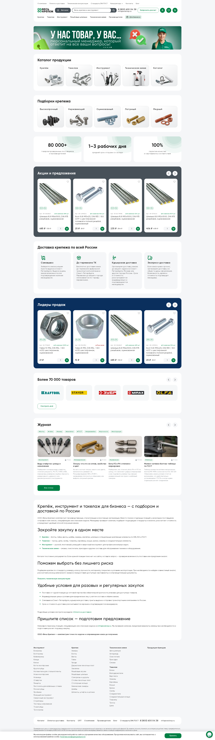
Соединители (115, 694)
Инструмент (62, 17)
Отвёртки (38, 680)
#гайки (50, 431)
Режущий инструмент (43, 695)
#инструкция (116, 431)
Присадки (113, 659)
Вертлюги (114, 676)
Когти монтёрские (41, 665)
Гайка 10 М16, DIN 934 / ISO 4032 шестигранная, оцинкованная (52, 350)
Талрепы (113, 700)
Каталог (41, 721)
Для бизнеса (132, 17)
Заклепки (75, 668)
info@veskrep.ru (125, 11)
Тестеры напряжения (43, 704)
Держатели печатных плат (83, 665)
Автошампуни (115, 651)
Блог (137, 3)
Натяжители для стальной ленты (47, 671)
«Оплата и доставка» (82, 612)
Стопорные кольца (80, 683)
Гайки (74, 659)
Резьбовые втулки (79, 671)
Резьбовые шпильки (78, 17)
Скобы (112, 691)
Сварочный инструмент (44, 698)
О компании (42, 3)
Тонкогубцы (38, 707)
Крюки (112, 688)
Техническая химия (98, 17)
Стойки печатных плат (81, 680)
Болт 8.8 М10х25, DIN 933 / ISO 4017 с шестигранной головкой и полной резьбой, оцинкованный (89, 220)
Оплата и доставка (57, 3)
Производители (115, 17)
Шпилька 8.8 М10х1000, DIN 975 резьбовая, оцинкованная (125, 218)
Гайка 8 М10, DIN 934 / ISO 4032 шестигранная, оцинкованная (87, 350)
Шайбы (74, 689)
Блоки (112, 670)
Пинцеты (37, 683)
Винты (74, 657)
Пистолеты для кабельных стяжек (48, 686)
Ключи (36, 663)
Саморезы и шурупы (80, 677)
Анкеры (75, 651)
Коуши (112, 685)
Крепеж (41, 17)
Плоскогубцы (39, 689)
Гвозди (74, 663)
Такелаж (50, 17)
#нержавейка (91, 431)
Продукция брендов (156, 648)
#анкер (59, 431)
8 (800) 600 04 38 (127, 9)
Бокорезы (38, 651)
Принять (173, 736)
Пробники (37, 692)
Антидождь (114, 654)
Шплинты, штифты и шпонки (83, 692)
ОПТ (80, 721)
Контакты (129, 3)
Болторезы (38, 654)
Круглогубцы (39, 668)
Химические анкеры (80, 686)
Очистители (115, 657)
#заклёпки (69, 431)
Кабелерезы (39, 657)
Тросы (112, 703)
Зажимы (113, 679)
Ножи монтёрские (41, 674)
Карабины (114, 682)
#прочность (103, 431)
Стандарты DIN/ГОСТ (99, 3)
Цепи (112, 706)
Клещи (36, 659)
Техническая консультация (77, 3)
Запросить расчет (148, 10)
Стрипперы (38, 701)
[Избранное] (168, 10)
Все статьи (48, 488)
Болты (74, 654)
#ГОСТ (79, 431)
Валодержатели (116, 673)
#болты (41, 431)
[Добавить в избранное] (68, 182)
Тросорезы (38, 710)
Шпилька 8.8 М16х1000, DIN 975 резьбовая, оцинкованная (54, 218)
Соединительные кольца (120, 697)
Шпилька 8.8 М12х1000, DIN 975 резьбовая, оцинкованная (160, 218)
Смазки (113, 663)
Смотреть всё (47, 406)
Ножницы (37, 677)
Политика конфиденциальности (72, 737)
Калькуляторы (115, 3)
